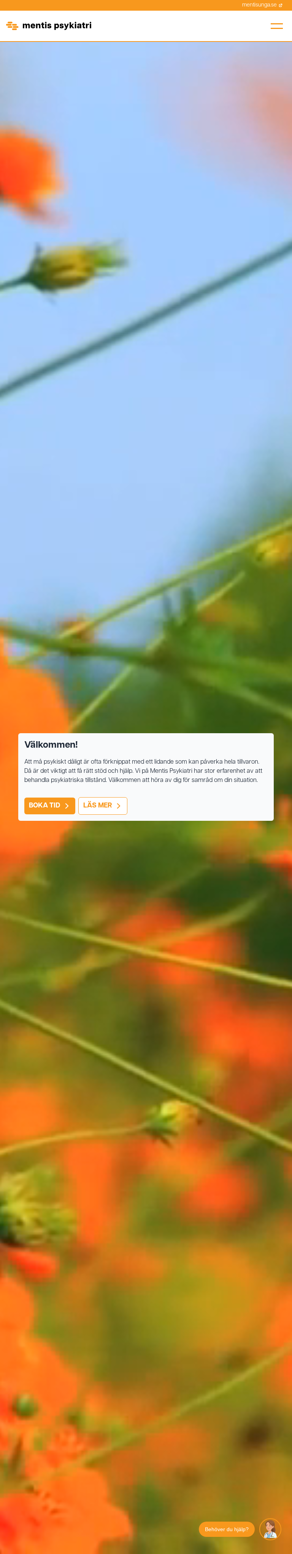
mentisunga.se (259, 5)
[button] (277, 26)
